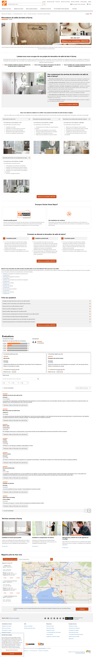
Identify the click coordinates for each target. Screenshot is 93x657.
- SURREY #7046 (7, 565)
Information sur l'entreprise (74, 628)
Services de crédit (50, 1)
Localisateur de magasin (74, 630)
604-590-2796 (14, 589)
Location (44, 1)
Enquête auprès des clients (29, 628)
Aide (25, 623)
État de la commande (65, 1)
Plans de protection (50, 628)
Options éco (71, 638)
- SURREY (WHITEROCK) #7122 (10, 596)
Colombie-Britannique (17, 13)
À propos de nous (72, 623)
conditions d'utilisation (42, 648)
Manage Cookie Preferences (12, 650)
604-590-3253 (12, 590)
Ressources (49, 623)
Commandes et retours (7, 623)
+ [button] (89, 600)
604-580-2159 (14, 574)
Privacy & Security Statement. (14, 647)
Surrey (25, 13)
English (89, 1)
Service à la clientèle (75, 1)
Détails (5, 577)
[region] (12, 645)
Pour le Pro (57, 1)
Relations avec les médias (74, 636)
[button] (44, 4)
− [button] (89, 602)
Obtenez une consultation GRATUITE (75, 41)
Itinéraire (11, 577)
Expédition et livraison (6, 632)
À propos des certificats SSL (80, 652)
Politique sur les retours (6, 626)
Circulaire (18, 577)
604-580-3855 (12, 575)
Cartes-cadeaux (83, 1)
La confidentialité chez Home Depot (53, 632)
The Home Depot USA (33, 650)
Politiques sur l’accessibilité (43, 650)
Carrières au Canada (73, 626)
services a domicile (32, 13)
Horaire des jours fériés (73, 632)
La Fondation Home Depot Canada (76, 634)
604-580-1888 (10, 572)
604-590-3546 (10, 588)
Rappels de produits (50, 630)
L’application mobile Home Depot (53, 636)
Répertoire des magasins (6, 13)
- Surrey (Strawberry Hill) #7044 (10, 581)
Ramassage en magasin (7, 630)
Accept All (12, 653)
